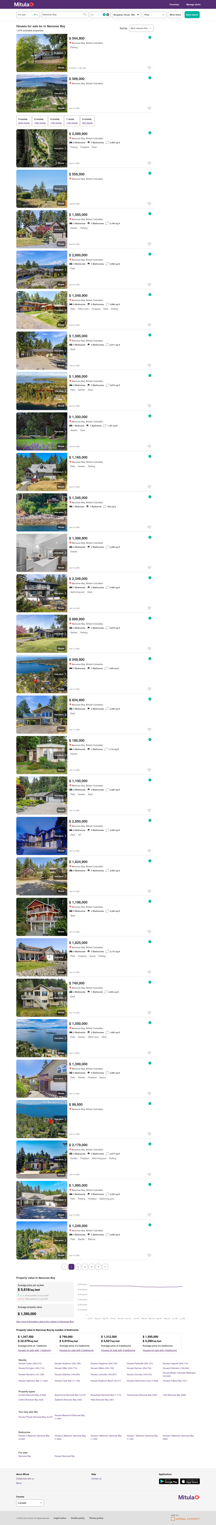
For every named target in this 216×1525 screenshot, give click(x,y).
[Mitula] (24, 4)
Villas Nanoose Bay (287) (102, 1399)
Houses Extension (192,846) (176, 1368)
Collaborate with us (25, 1478)
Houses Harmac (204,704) (139, 1368)
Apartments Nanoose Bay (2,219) (70, 1394)
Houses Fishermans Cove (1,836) (142, 1380)
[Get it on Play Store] (169, 1481)
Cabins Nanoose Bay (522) (31, 1399)
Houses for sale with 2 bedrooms (77, 1350)
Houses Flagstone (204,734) (104, 1363)
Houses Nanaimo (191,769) (31, 1374)
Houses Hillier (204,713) (66, 1368)
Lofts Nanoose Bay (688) (174, 1394)
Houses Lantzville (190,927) (104, 1374)
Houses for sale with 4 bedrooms (160, 1350)
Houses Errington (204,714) (31, 1368)
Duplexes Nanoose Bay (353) (68, 1399)
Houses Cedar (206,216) (30, 1363)
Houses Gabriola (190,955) (67, 1374)
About (19, 1482)
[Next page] (105, 1267)
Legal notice (60, 1518)
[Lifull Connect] (185, 1519)
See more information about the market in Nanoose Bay (45, 1321)
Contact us (96, 1478)
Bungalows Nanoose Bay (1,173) (106, 1394)
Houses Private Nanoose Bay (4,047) (36, 1416)
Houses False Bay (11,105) (67, 1380)
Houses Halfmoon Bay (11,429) (33, 1380)
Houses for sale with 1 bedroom (34, 1350)
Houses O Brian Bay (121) (175, 1380)
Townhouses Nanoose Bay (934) (142, 1394)
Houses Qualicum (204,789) (68, 1363)
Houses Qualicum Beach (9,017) (106, 1380)
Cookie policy (78, 1518)
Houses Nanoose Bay (65, 1456)
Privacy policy (96, 1518)
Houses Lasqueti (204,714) (175, 1363)
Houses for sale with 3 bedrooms (118, 1350)
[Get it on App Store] (190, 1481)
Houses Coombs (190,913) (139, 1374)
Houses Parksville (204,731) (140, 1363)
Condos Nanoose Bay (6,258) (32, 1394)
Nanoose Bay (25, 1456)
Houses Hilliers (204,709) (102, 1368)
